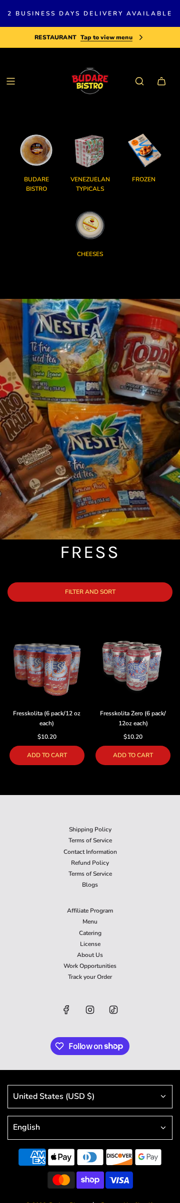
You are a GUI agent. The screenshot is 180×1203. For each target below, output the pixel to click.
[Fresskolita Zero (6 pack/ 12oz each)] (133, 666)
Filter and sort (90, 592)
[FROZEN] (143, 150)
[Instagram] (90, 1010)
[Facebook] (67, 1010)
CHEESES (90, 254)
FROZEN (144, 179)
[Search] (139, 81)
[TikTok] (113, 1010)
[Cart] (161, 81)
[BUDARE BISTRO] (37, 150)
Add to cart (47, 755)
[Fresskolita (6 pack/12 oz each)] (47, 666)
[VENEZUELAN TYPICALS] (90, 150)
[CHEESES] (90, 225)
